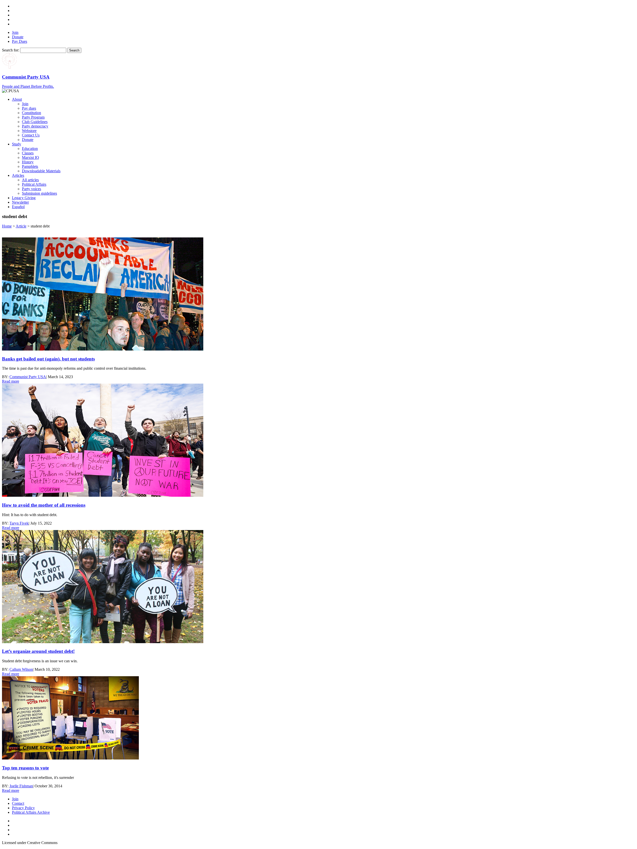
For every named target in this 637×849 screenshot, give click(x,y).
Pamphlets (30, 166)
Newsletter (20, 202)
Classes (28, 153)
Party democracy (35, 126)
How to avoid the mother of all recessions (43, 505)
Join (15, 32)
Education (30, 148)
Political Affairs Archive (31, 812)
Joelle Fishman (21, 786)
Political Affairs (34, 184)
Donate (17, 37)
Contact (18, 803)
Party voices (31, 189)
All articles (30, 180)
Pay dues (29, 108)
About (17, 99)
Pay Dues (19, 41)
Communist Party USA (27, 377)
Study (16, 144)
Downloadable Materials (41, 171)
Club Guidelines (35, 122)
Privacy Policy (23, 808)
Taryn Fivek (19, 523)
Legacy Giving (24, 198)
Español (18, 207)
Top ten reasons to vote (25, 767)
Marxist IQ (30, 157)
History (28, 162)
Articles (18, 175)
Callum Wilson (21, 669)
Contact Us (31, 135)
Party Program (33, 117)
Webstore (29, 131)
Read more (10, 381)
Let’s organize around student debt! (38, 651)
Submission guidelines (39, 193)
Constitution (31, 113)
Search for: (10, 50)
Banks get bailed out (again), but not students (48, 358)
